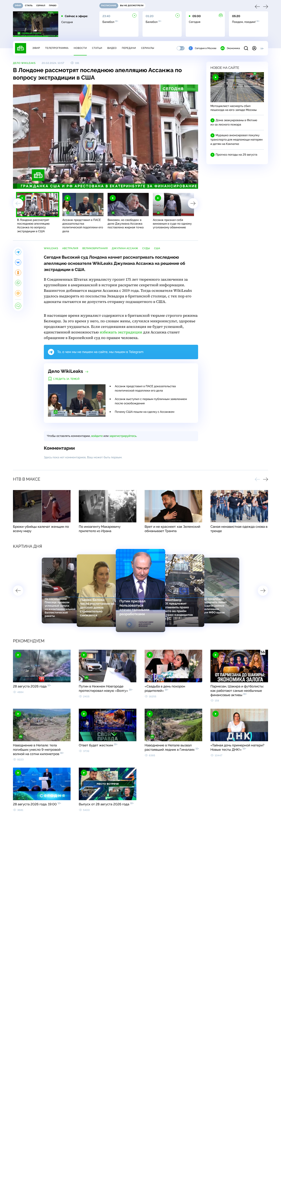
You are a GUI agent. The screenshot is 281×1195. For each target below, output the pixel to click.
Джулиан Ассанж (125, 248)
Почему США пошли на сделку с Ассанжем (144, 412)
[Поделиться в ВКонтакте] (18, 262)
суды (146, 248)
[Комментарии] (18, 306)
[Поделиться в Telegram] (18, 252)
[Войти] (254, 48)
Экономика (233, 48)
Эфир (36, 48)
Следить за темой (66, 379)
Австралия (70, 248)
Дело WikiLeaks (24, 63)
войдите (97, 436)
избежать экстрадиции (121, 332)
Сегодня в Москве (205, 48)
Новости (80, 48)
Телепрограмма (57, 48)
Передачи (129, 48)
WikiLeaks (51, 248)
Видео (112, 48)
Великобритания (95, 248)
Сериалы (147, 48)
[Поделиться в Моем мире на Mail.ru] (18, 293)
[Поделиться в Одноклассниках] (18, 273)
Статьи (97, 48)
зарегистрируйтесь (122, 436)
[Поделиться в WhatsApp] (18, 283)
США (157, 248)
